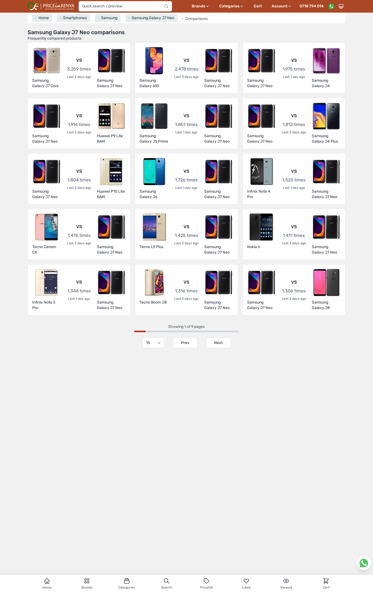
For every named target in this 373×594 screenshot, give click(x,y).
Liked (246, 587)
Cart (258, 6)
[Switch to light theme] (341, 6)
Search (166, 587)
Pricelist (206, 587)
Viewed (286, 587)
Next (218, 342)
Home (47, 587)
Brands (86, 587)
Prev (185, 342)
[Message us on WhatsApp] (331, 6)
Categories (126, 587)
